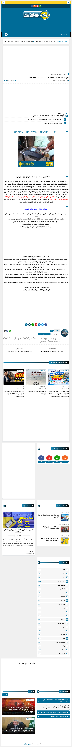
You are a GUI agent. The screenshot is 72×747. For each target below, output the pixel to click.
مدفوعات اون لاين (51, 642)
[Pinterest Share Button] (39, 324)
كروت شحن (51, 638)
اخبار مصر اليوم (51, 585)
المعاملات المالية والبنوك (44, 334)
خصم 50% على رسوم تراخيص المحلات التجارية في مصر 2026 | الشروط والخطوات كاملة (14, 393)
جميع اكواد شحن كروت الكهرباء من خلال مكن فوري (48, 516)
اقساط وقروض (51, 593)
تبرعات (51, 615)
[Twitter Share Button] (42, 324)
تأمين (51, 612)
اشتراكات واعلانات (51, 589)
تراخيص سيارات (51, 623)
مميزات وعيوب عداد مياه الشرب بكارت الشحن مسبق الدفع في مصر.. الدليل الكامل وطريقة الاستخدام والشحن (59, 393)
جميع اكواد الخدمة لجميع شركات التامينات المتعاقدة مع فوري (50, 528)
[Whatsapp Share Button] (32, 324)
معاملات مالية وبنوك (51, 650)
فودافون (51, 631)
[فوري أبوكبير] (36, 15)
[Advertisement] (36, 25)
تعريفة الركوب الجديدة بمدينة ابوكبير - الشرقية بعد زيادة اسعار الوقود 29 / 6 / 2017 (19, 729)
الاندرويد (51, 596)
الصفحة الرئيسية (62, 74)
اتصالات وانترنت (51, 581)
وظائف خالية (51, 653)
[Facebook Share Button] (45, 324)
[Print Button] (26, 324)
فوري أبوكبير (27, 744)
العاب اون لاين (51, 604)
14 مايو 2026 (20, 389)
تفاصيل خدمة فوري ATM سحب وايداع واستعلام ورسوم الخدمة (18, 530)
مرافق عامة (53, 74)
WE (51, 570)
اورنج (51, 608)
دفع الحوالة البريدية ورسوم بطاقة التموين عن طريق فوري (48, 116)
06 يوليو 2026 (64, 389)
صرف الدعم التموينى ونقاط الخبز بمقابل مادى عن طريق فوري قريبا (44, 120)
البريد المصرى (51, 600)
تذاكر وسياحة (51, 619)
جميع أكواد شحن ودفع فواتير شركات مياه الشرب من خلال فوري (29, 41)
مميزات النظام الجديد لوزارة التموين (53, 123)
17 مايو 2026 (42, 389)
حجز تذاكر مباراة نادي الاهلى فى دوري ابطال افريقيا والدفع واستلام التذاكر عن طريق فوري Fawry (19, 709)
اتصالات (51, 577)
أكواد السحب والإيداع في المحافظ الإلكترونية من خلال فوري (50, 539)
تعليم (51, 627)
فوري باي (51, 634)
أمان (51, 574)
